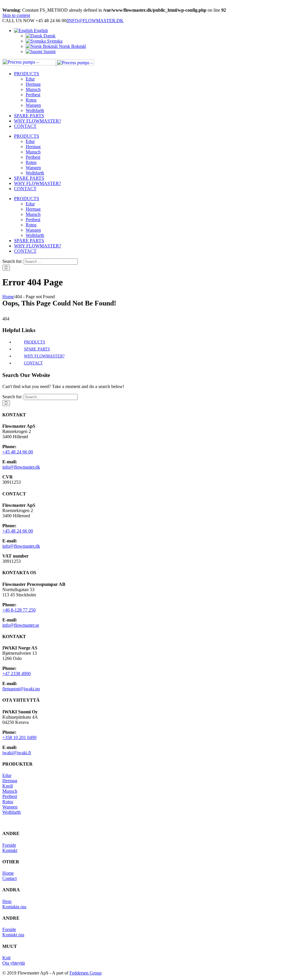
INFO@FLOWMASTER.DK (95, 20)
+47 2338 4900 (16, 673)
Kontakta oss (14, 906)
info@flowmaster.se (20, 625)
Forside (9, 845)
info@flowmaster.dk (21, 466)
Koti (6, 957)
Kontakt (9, 850)
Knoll (7, 785)
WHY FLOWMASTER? (44, 356)
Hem (6, 901)
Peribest (9, 796)
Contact (9, 878)
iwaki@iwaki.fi (16, 752)
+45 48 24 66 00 (17, 451)
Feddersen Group (85, 972)
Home (8, 873)
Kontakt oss (13, 934)
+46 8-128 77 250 (19, 609)
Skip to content (16, 15)
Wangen (10, 806)
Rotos (7, 801)
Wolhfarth (11, 812)
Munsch (9, 791)
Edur (6, 775)
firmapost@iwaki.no (21, 688)
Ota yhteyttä (13, 962)
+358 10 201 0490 (19, 737)
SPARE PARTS (37, 349)
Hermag (9, 780)
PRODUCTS (34, 342)
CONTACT (33, 363)
